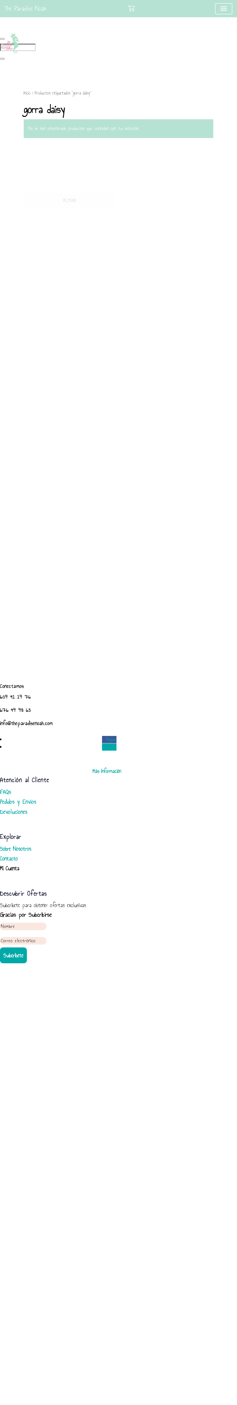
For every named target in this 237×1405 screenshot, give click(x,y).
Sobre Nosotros (15, 848)
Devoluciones (13, 811)
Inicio (27, 93)
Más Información (106, 771)
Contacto (9, 858)
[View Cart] (131, 8)
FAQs (5, 792)
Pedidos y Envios (18, 801)
